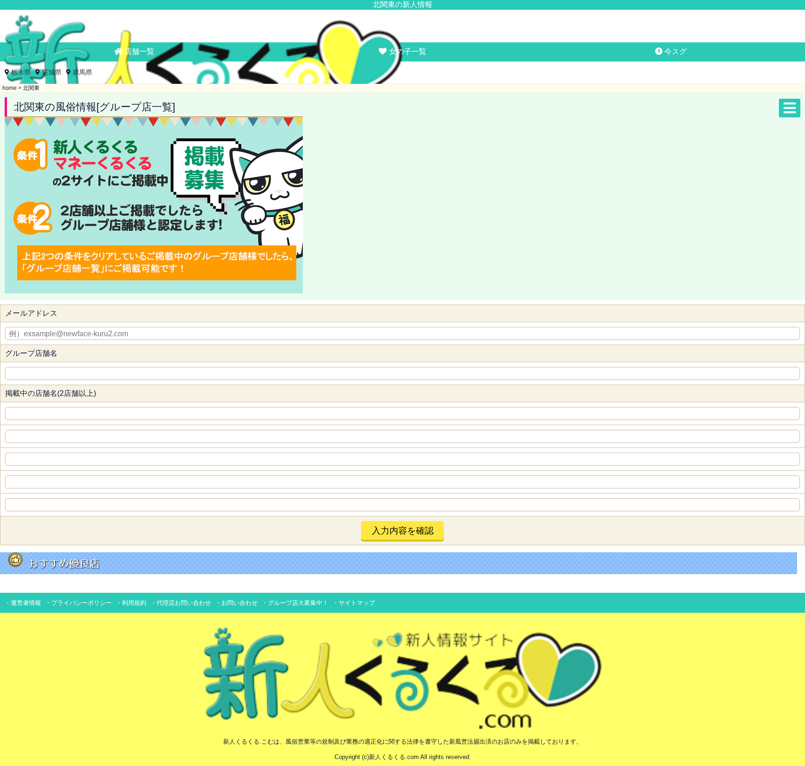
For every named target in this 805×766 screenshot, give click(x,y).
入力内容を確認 (403, 530)
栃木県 (21, 72)
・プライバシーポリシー (78, 602)
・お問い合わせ (236, 602)
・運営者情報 (23, 602)
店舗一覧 (138, 51)
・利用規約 (131, 602)
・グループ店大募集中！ (295, 602)
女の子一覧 (406, 51)
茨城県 (51, 72)
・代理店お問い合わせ (180, 602)
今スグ (674, 51)
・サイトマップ (354, 602)
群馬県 (82, 72)
